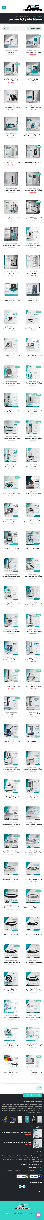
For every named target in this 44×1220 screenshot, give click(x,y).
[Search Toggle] (4, 4)
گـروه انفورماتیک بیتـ (9, 1214)
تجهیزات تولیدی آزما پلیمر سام (32, 50)
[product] (11, 41)
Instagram (23, 1186)
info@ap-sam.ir (31, 1167)
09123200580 (24, 1164)
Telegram (20, 1186)
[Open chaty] (38, 1214)
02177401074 (32, 1164)
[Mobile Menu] (4, 7)
